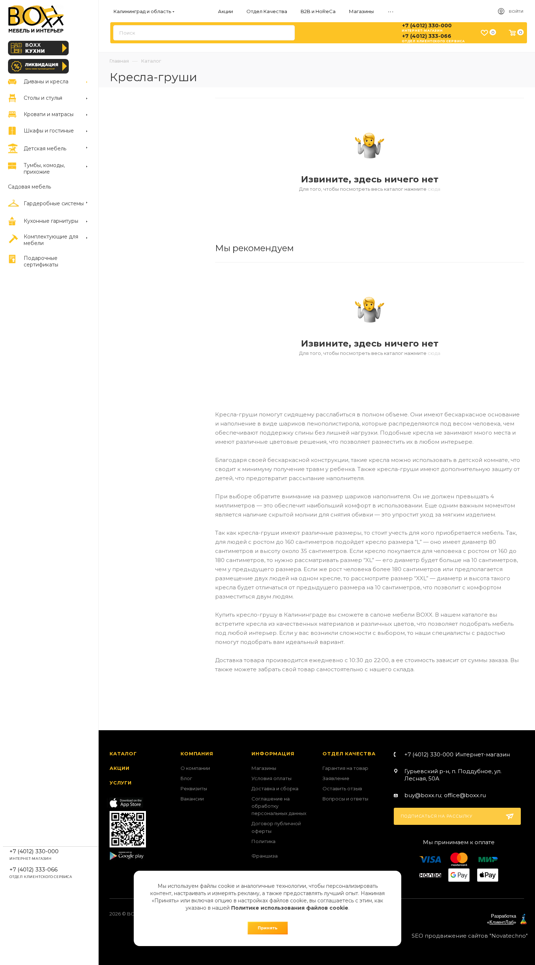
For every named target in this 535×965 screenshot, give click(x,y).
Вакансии (192, 799)
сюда (434, 189)
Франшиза (264, 856)
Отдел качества (348, 753)
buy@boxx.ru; (423, 795)
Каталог (123, 753)
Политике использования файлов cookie (289, 908)
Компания (197, 753)
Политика (263, 841)
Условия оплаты (271, 778)
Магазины (263, 768)
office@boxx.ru (465, 795)
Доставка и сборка (274, 788)
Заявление (335, 778)
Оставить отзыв (342, 788)
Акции (120, 768)
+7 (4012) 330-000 (427, 25)
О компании (195, 768)
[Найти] (286, 32)
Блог (186, 778)
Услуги (121, 783)
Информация (272, 753)
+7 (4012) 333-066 (426, 36)
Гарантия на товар (345, 768)
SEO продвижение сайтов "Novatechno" (470, 935)
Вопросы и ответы (345, 799)
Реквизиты (194, 788)
